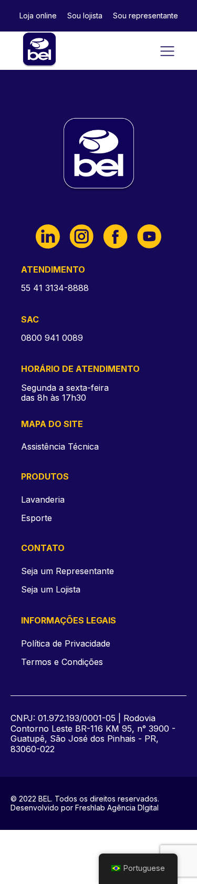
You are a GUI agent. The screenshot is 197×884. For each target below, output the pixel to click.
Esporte (36, 518)
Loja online (38, 15)
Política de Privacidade (65, 644)
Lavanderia (43, 499)
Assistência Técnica (60, 446)
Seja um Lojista (50, 590)
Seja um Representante (67, 571)
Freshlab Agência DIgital (117, 808)
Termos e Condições (62, 662)
